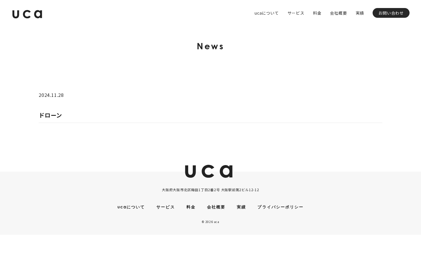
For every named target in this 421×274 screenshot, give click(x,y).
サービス (296, 13)
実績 (360, 13)
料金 (317, 13)
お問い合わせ (391, 13)
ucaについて (267, 13)
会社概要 (338, 13)
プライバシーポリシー (280, 206)
